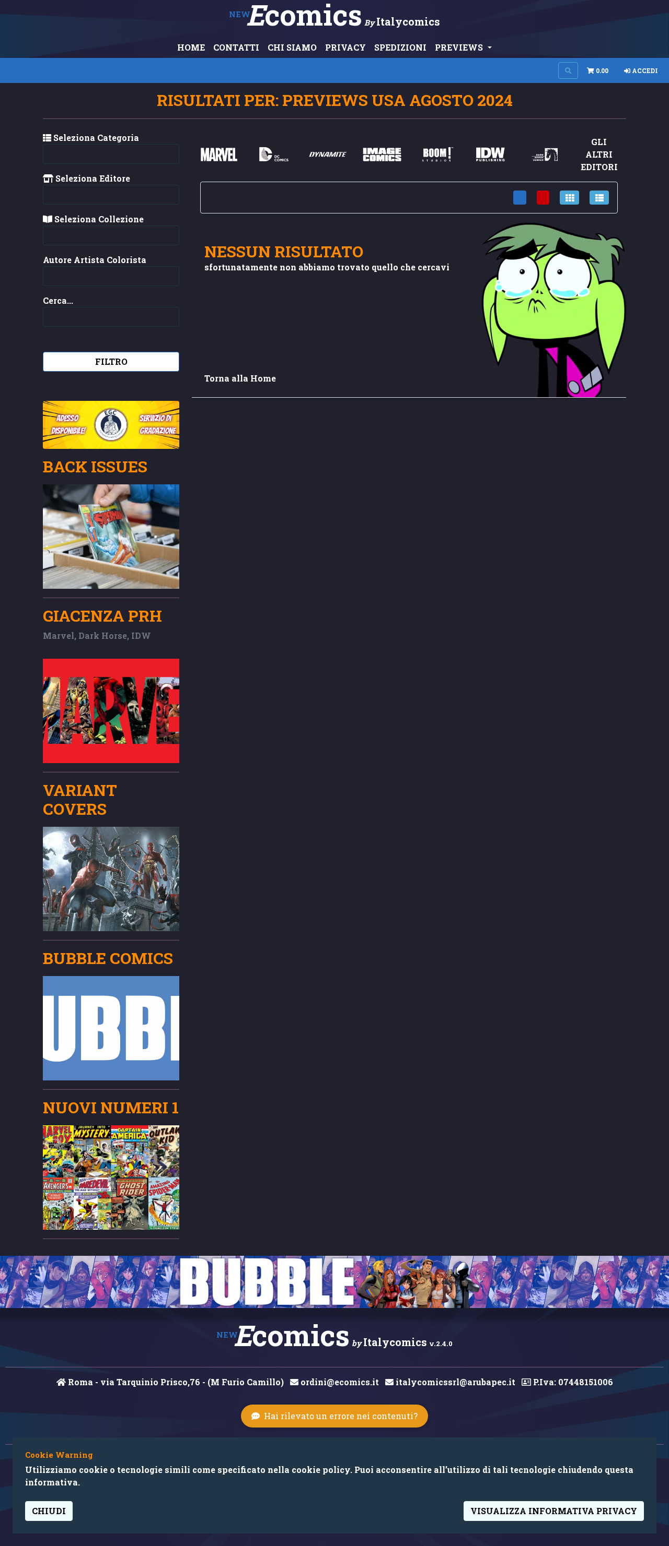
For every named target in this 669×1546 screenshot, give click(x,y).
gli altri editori (599, 154)
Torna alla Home (240, 378)
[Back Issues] (111, 536)
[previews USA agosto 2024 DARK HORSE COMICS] (544, 154)
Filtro (111, 361)
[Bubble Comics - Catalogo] (334, 1282)
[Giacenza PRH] (111, 711)
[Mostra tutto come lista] (599, 198)
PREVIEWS (460, 47)
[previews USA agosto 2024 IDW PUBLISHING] (490, 154)
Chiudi (49, 1510)
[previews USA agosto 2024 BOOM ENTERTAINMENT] (436, 154)
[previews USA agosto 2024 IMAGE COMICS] (382, 154)
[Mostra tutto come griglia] (569, 198)
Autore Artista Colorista (94, 259)
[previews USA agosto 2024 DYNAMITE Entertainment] (328, 154)
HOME (191, 47)
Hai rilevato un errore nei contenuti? (341, 1415)
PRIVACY (345, 47)
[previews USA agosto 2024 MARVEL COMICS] (219, 154)
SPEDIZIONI (400, 47)
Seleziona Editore (91, 178)
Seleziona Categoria (95, 137)
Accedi (644, 70)
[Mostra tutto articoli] (519, 198)
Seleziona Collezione (98, 218)
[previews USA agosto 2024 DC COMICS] (273, 154)
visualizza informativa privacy (553, 1510)
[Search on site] (568, 70)
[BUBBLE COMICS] (111, 1028)
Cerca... (58, 300)
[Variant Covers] (111, 879)
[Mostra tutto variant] (543, 198)
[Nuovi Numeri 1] (111, 1177)
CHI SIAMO (292, 47)
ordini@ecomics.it (338, 1381)
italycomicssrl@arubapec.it (454, 1381)
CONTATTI (236, 47)
